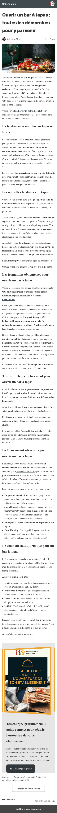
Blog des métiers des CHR (25, 777)
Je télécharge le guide (21, 768)
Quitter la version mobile (28, 809)
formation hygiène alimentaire (16, 295)
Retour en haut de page (45, 801)
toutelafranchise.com (25, 471)
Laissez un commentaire (28, 788)
